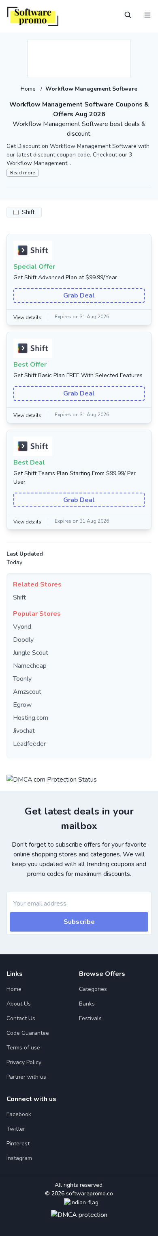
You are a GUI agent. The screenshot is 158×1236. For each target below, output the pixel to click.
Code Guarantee (27, 1033)
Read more (22, 172)
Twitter (15, 1129)
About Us (18, 1004)
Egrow (22, 704)
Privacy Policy (23, 1062)
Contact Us (20, 1018)
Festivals (90, 1018)
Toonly (22, 678)
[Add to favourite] (123, 45)
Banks (87, 1004)
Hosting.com (30, 717)
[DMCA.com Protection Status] (51, 777)
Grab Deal (79, 295)
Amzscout (27, 691)
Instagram (19, 1158)
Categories (93, 989)
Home (29, 89)
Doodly (23, 639)
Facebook (18, 1114)
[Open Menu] (147, 15)
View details (27, 317)
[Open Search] (128, 15)
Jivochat (24, 730)
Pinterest (18, 1143)
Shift (19, 597)
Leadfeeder (29, 743)
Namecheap (30, 665)
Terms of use (23, 1047)
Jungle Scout (30, 652)
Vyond (22, 626)
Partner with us (26, 1077)
